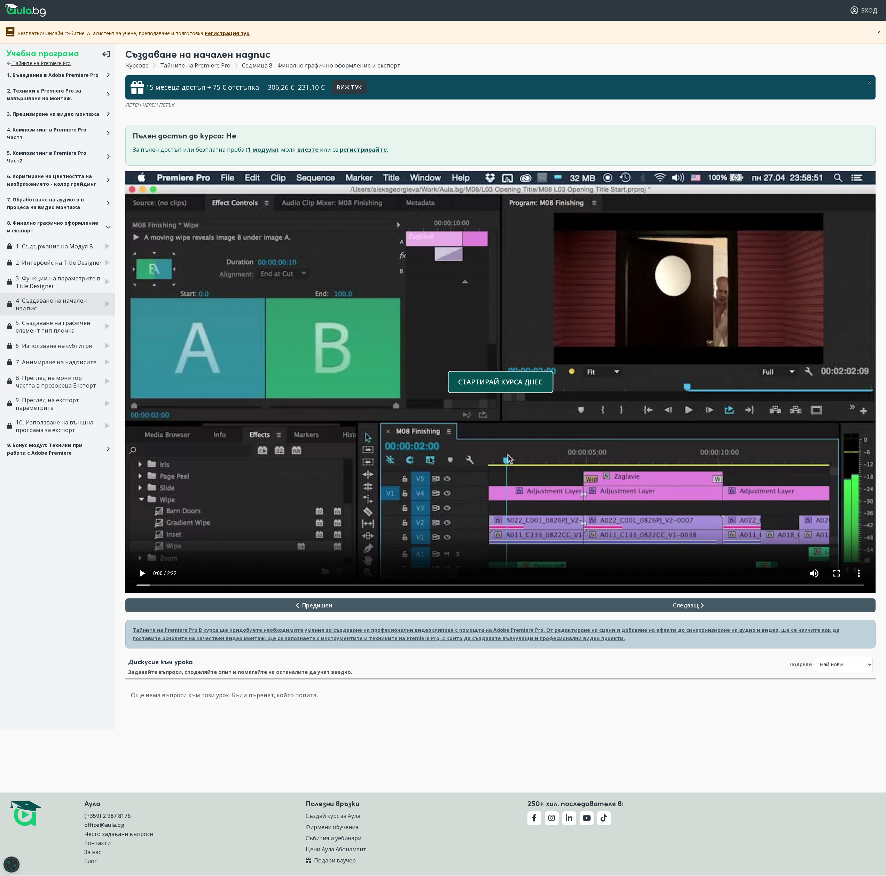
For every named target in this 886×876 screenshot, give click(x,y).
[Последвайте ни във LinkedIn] (569, 818)
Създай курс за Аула (333, 816)
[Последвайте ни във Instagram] (552, 818)
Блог (90, 861)
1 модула (262, 149)
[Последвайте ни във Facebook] (534, 818)
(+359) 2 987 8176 (107, 816)
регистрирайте (363, 149)
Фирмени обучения (332, 827)
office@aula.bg (104, 825)
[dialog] (11, 865)
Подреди (801, 664)
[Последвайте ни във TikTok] (604, 818)
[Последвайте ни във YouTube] (587, 818)
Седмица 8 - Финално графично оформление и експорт (320, 65)
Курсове (137, 65)
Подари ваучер (334, 860)
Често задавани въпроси (118, 834)
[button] (57, 75)
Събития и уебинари (333, 838)
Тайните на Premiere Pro (41, 63)
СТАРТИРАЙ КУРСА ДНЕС (500, 382)
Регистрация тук (227, 33)
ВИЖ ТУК (349, 87)
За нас (92, 852)
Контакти (97, 843)
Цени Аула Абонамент (336, 849)
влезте (308, 149)
